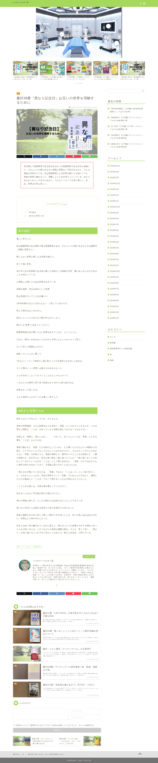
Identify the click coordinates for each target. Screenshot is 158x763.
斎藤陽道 (38, 547)
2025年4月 (114, 172)
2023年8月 (114, 218)
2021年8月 (114, 254)
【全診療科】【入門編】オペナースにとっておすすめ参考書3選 (126, 136)
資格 (112, 360)
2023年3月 (114, 242)
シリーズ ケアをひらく (25, 547)
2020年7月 (114, 289)
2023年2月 (114, 248)
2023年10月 (115, 207)
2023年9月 (114, 213)
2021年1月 (114, 265)
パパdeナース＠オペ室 (20, 2)
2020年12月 (115, 271)
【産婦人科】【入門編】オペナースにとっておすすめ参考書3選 (126, 145)
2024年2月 (114, 195)
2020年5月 (114, 300)
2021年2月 (114, 259)
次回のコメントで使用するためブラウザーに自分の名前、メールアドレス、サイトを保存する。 (56, 725)
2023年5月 (114, 236)
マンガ (113, 337)
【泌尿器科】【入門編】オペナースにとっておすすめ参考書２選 (126, 119)
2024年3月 (114, 189)
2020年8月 (114, 283)
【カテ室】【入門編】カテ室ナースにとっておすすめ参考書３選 (126, 127)
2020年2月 (114, 312)
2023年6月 (114, 230)
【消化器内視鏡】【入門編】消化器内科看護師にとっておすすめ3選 (126, 110)
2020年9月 (114, 277)
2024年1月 (114, 201)
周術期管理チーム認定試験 (121, 349)
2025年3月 (114, 178)
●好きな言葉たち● (36, 216)
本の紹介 (32, 212)
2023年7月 (114, 224)
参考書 (113, 343)
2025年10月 (115, 166)
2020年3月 (114, 306)
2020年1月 (114, 318)
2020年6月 (114, 295)
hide (64, 204)
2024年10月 (115, 183)
